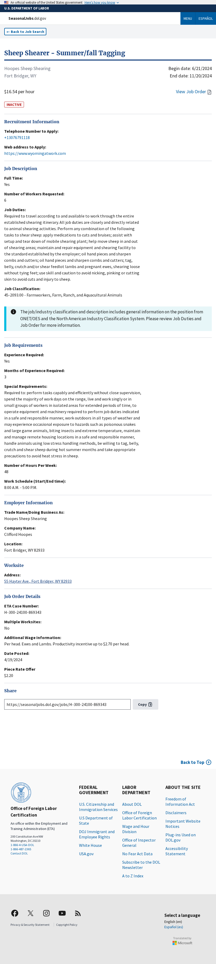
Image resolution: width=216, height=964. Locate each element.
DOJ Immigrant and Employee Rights (97, 834)
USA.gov (86, 853)
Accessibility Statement (176, 851)
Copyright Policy (66, 925)
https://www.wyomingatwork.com (35, 153)
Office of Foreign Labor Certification (139, 815)
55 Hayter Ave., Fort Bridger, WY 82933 (38, 581)
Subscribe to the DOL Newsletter (141, 864)
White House (90, 845)
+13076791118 (17, 137)
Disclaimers (175, 812)
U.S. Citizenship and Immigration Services (98, 807)
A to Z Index (132, 875)
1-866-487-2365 (21, 849)
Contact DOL (19, 853)
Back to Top (192, 762)
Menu (188, 18)
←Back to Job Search (25, 31)
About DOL (132, 804)
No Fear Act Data (137, 853)
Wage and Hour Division (135, 829)
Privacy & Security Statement (30, 925)
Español (206, 18)
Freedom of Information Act (180, 801)
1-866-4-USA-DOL (22, 845)
